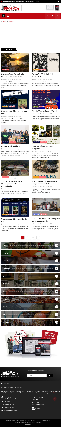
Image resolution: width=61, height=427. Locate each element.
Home (4, 21)
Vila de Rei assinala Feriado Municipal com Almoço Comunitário (12, 183)
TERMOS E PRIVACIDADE (12, 420)
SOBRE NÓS (35, 399)
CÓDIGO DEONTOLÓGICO (25, 420)
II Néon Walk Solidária (10, 146)
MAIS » (54, 393)
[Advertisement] (30, 37)
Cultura (36, 69)
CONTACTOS (35, 402)
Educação (36, 214)
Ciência (35, 106)
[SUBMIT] (50, 375)
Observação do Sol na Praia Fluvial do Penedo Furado (22, 1)
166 (34, 238)
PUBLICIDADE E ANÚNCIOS (38, 404)
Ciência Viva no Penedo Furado (45, 111)
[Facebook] (47, 16)
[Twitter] (52, 16)
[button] (37, 1)
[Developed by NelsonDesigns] (28, 424)
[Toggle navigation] (3, 16)
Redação (4, 79)
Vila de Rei (11, 21)
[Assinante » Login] (8, 16)
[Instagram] (49, 16)
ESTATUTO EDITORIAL (38, 397)
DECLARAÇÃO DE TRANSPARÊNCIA (41, 420)
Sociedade (5, 141)
